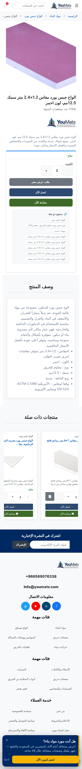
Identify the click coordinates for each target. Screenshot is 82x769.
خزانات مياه (60, 647)
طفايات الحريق (21, 647)
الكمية (69, 164)
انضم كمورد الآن (45, 759)
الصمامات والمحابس (60, 688)
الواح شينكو (21, 627)
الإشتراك (21, 544)
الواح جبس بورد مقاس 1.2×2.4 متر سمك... (45, 236)
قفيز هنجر (21, 688)
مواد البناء (60, 627)
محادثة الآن (41, 202)
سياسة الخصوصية (21, 711)
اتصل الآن (41, 192)
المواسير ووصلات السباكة (21, 637)
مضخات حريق (60, 637)
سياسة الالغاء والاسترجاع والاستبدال (21, 733)
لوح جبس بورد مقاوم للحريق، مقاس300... (45, 225)
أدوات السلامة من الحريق (21, 679)
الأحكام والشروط (60, 720)
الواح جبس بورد (58, 219)
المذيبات (21, 669)
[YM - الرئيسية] (61, 5)
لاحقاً (6, 759)
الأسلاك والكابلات (60, 669)
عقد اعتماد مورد (60, 730)
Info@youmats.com (41, 587)
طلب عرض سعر (41, 181)
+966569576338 (41, 576)
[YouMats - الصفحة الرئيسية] (61, 122)
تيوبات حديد (60, 231)
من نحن (60, 711)
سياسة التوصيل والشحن (22, 720)
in (46, 606)
